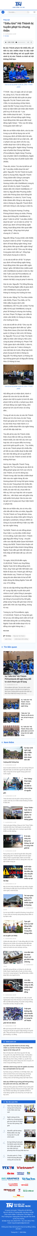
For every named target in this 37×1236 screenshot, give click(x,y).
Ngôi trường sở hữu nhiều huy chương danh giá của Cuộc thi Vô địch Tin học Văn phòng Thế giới (15, 1121)
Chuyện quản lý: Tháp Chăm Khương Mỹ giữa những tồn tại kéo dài (14, 1157)
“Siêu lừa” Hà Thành (19, 636)
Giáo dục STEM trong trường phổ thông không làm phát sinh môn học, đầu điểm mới (18, 1083)
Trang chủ (14, 1232)
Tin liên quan (10, 647)
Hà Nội (7, 36)
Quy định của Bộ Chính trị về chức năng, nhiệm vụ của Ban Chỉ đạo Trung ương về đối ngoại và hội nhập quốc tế (18, 1048)
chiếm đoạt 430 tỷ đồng (21, 639)
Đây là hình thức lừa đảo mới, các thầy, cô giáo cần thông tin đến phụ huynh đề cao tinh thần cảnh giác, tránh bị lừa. (18, 888)
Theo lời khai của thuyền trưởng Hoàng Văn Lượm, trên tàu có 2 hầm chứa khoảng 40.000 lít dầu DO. (18, 800)
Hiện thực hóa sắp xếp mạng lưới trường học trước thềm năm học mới (14, 1109)
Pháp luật (6, 20)
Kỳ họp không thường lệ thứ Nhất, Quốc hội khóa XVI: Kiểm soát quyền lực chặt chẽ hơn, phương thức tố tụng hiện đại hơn (18, 1146)
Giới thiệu (23, 1232)
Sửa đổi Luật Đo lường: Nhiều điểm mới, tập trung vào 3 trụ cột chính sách (14, 1134)
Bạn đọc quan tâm (12, 1102)
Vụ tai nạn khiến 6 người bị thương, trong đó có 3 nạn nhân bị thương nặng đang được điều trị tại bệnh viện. (18, 914)
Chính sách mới (11, 1042)
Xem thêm (9, 742)
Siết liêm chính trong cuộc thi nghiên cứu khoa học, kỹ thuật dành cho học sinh (18, 1068)
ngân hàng (8, 639)
